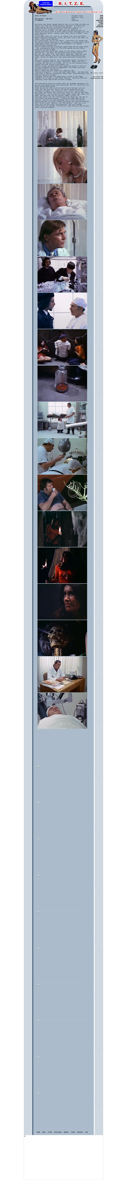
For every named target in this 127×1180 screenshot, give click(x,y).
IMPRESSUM (99, 27)
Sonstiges (58, 1132)
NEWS (101, 17)
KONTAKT (100, 25)
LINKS (101, 23)
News (44, 1132)
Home (38, 1132)
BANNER (100, 22)
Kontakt (80, 1132)
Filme (50, 1132)
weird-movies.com (96, 78)
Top (86, 1132)
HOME (101, 15)
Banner (66, 1132)
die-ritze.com (98, 77)
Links (73, 1132)
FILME (101, 19)
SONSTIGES (99, 20)
